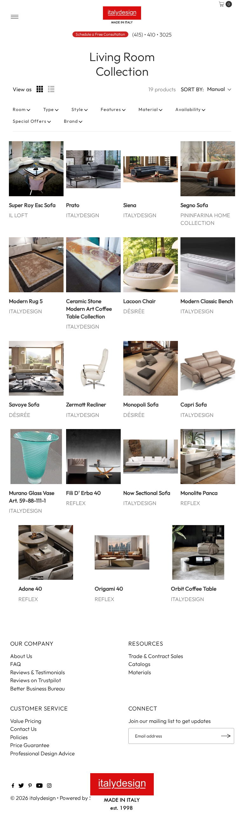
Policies (19, 737)
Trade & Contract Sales (155, 656)
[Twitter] (21, 786)
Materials (139, 672)
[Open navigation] (15, 17)
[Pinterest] (30, 786)
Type (48, 109)
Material (148, 109)
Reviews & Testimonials (37, 672)
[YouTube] (39, 786)
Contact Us (23, 728)
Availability (188, 109)
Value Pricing (25, 720)
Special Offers (29, 121)
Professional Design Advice (42, 753)
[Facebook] (13, 786)
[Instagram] (49, 786)
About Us (21, 656)
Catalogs (139, 664)
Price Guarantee (29, 745)
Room (19, 109)
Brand (71, 121)
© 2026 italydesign (33, 797)
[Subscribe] (226, 736)
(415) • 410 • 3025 (152, 34)
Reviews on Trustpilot (35, 680)
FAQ (15, 664)
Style (77, 109)
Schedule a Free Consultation (100, 34)
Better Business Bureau (37, 688)
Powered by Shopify (84, 797)
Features (111, 109)
